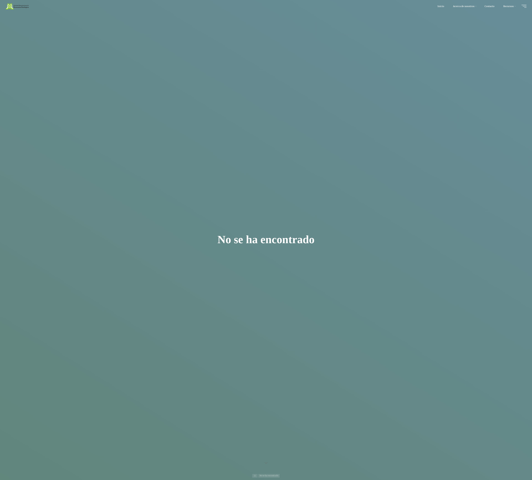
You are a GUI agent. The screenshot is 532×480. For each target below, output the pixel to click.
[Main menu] (523, 6)
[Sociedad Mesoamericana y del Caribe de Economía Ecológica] (17, 6)
